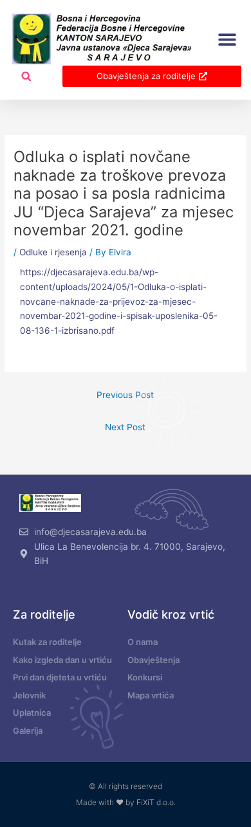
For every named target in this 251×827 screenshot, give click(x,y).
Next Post (125, 427)
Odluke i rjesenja (53, 252)
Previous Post (125, 395)
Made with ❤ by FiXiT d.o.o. (126, 802)
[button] (226, 39)
